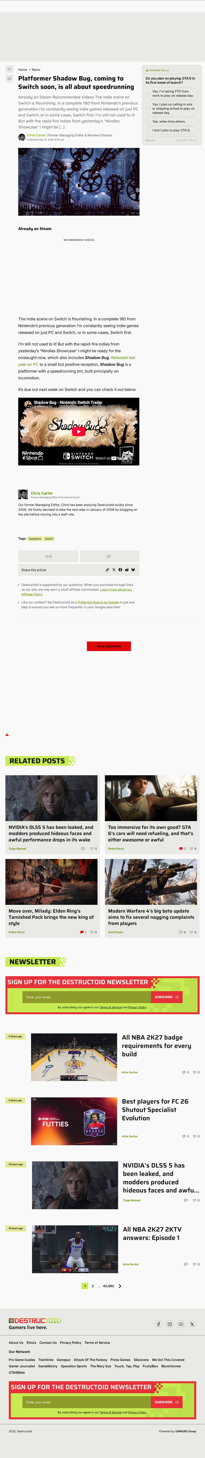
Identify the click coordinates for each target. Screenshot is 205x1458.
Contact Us (48, 1343)
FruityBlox (150, 1366)
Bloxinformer (171, 1366)
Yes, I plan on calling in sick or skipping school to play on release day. (173, 108)
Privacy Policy (137, 1007)
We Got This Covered (168, 1360)
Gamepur (64, 1360)
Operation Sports (74, 1366)
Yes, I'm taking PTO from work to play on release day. (173, 93)
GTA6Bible (17, 1372)
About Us (16, 1343)
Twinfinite (45, 1360)
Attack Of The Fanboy (90, 1360)
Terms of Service (111, 1007)
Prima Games (121, 1360)
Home (22, 69)
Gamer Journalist (22, 1366)
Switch (49, 538)
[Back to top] (7, 734)
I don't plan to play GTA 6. (171, 130)
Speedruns (35, 538)
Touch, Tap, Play (127, 1366)
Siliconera (141, 1360)
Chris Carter (36, 135)
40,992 (108, 1286)
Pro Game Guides (22, 1360)
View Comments (109, 646)
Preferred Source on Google (98, 602)
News (36, 69)
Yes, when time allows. (169, 121)
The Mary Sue (100, 1366)
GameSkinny (47, 1366)
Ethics (31, 1343)
